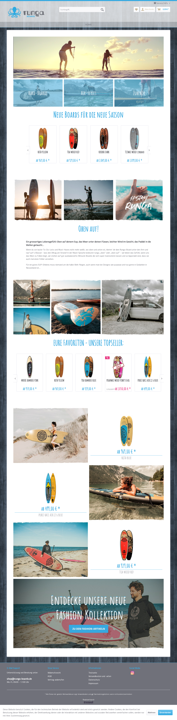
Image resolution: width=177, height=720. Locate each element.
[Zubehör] (139, 93)
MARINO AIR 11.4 (148, 380)
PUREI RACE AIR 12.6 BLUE (51, 515)
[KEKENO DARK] (43, 138)
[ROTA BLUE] (126, 431)
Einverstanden (165, 712)
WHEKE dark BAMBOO (104, 152)
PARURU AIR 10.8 (118, 380)
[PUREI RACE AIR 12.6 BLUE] (51, 488)
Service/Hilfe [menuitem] (162, 3)
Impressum (93, 683)
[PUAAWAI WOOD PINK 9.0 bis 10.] (59, 366)
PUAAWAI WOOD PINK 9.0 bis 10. (59, 380)
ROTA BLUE (126, 458)
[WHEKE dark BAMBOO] (104, 138)
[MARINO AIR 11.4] (148, 366)
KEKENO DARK (43, 152)
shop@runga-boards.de (19, 679)
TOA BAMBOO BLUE (30, 380)
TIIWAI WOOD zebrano (73, 152)
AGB (50, 676)
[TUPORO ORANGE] (134, 138)
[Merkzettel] (136, 9)
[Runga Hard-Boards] (38, 93)
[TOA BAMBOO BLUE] (30, 366)
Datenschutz (94, 679)
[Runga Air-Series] (88, 93)
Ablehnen (151, 712)
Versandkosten (83, 694)
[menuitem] (82, 9)
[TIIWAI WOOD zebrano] (73, 138)
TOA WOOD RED (126, 572)
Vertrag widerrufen (56, 679)
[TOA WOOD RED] (126, 545)
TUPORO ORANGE (134, 152)
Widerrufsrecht (54, 672)
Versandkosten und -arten (99, 676)
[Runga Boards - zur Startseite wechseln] (26, 12)
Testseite (92, 672)
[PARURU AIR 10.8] (118, 366)
